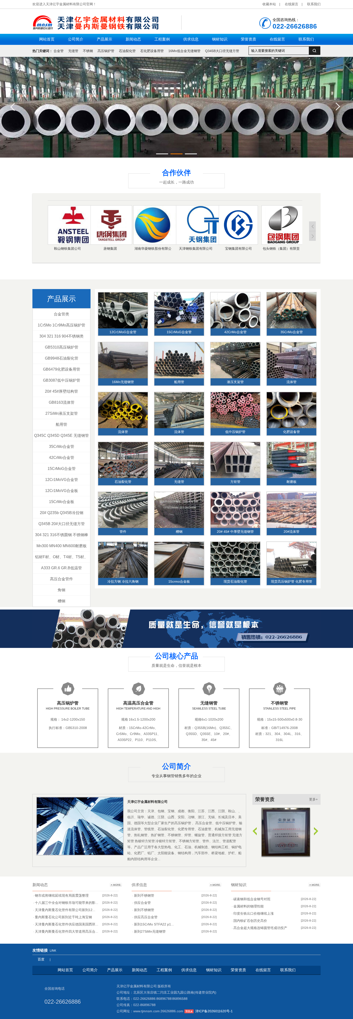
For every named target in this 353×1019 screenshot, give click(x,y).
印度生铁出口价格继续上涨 (253, 913)
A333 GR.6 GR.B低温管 (61, 568)
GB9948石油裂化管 (61, 358)
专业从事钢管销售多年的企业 (176, 776)
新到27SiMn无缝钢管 (150, 931)
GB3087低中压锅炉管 (61, 380)
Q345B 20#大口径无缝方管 (61, 524)
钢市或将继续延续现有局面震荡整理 (62, 895)
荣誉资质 (264, 799)
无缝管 (73, 51)
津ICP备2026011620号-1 (214, 1011)
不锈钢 (88, 51)
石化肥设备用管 (152, 51)
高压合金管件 (61, 579)
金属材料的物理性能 (248, 906)
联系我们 (314, 4)
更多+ (313, 799)
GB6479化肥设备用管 (61, 369)
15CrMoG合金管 (62, 469)
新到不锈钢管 (144, 895)
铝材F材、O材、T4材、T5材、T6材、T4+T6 (61, 559)
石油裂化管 (127, 51)
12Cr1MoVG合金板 (61, 491)
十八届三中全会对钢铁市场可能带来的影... (66, 903)
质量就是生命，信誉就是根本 (176, 666)
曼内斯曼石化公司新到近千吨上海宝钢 (63, 917)
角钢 (61, 590)
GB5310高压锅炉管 (61, 347)
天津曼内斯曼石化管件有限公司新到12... (65, 910)
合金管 (59, 51)
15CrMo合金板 (61, 502)
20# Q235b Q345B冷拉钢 (61, 513)
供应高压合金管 (146, 917)
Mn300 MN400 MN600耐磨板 (62, 546)
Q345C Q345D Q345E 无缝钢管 (61, 435)
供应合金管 (142, 903)
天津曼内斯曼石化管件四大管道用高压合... (66, 931)
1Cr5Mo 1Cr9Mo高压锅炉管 (61, 325)
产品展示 (61, 299)
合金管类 (61, 314)
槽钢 (61, 601)
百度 (41, 959)
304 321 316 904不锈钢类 (61, 336)
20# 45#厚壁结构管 (61, 391)
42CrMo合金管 (61, 458)
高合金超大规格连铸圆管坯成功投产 (260, 928)
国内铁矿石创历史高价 (250, 921)
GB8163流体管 (61, 402)
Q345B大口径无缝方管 (222, 51)
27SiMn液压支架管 (61, 413)
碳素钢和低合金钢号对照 (251, 899)
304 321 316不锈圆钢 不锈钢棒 (61, 535)
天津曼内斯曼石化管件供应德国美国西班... (66, 924)
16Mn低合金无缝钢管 (184, 51)
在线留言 (291, 4)
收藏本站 (269, 4)
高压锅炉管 (105, 51)
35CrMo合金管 (61, 446)
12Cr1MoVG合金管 (61, 480)
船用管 (61, 424)
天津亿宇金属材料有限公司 (147, 802)
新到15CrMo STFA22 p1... (154, 924)
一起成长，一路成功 (176, 182)
